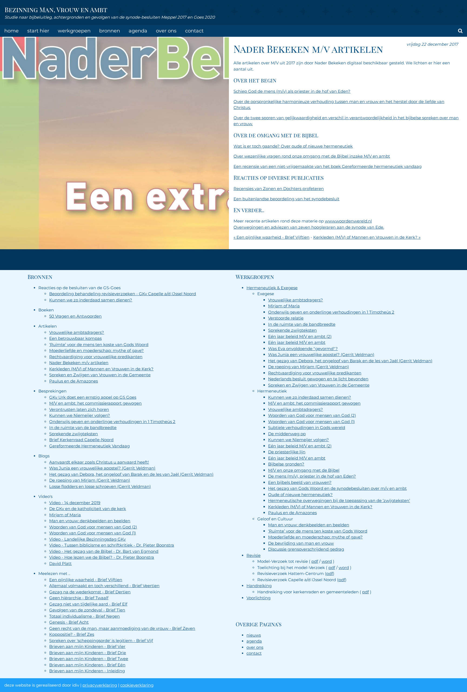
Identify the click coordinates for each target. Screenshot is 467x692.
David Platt (60, 563)
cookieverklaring (137, 685)
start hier (38, 31)
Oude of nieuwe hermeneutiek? (300, 494)
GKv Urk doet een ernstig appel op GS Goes (92, 397)
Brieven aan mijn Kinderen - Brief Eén (87, 664)
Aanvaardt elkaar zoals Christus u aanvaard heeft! (99, 462)
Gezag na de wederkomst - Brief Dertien (90, 591)
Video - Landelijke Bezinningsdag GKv (87, 539)
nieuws (253, 635)
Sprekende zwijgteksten (73, 433)
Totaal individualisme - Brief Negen (84, 616)
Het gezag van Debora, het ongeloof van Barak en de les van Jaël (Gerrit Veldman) (131, 474)
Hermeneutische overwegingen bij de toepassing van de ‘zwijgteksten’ (339, 500)
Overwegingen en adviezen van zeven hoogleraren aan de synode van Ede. (309, 227)
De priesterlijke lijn (286, 451)
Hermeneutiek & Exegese (272, 287)
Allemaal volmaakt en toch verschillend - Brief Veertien (104, 585)
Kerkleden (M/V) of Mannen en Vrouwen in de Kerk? (101, 368)
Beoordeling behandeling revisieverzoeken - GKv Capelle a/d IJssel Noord (122, 293)
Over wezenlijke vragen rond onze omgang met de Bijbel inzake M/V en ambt (312, 156)
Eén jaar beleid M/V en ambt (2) (300, 336)
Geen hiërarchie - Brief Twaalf (78, 597)
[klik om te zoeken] (460, 31)
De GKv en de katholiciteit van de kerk (87, 508)
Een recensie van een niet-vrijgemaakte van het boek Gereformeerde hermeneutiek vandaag (328, 166)
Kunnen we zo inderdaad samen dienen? (90, 299)
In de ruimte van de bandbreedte (82, 427)
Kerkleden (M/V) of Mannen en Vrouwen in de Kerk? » (367, 237)
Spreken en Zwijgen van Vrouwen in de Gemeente (100, 374)
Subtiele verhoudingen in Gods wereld (306, 427)
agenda (138, 31)
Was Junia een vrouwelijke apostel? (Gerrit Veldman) (102, 468)
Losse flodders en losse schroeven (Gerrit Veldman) (100, 486)
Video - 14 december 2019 (74, 502)
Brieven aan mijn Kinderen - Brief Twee (88, 658)
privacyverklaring (99, 685)
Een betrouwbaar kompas (75, 338)
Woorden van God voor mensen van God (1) (92, 532)
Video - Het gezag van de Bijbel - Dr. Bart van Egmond (103, 551)
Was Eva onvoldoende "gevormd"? (303, 348)
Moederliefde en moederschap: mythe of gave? (96, 350)
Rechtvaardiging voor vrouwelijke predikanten (95, 356)
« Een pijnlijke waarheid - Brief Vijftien (271, 237)
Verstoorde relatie (285, 318)
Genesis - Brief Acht (69, 622)
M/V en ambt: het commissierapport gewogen (95, 403)
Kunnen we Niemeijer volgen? (79, 415)
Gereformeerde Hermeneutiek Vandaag (89, 445)
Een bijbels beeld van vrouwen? (300, 482)
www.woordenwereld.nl (348, 221)
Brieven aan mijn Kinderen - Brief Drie (87, 652)
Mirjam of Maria (65, 514)
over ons (166, 31)
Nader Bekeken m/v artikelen (78, 362)
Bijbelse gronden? (286, 464)
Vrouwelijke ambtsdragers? (76, 332)
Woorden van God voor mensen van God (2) (93, 527)
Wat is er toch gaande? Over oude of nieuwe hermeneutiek (293, 146)
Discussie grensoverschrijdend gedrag (306, 549)
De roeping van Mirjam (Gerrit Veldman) (89, 480)
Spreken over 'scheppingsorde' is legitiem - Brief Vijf (101, 640)
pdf (314, 561)
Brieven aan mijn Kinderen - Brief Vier (87, 646)
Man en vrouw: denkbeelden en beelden (89, 520)
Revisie (253, 555)
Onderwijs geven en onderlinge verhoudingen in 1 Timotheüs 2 (112, 421)
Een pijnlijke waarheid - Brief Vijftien (85, 579)
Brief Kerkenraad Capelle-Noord (81, 439)
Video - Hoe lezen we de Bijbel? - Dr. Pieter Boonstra (101, 557)
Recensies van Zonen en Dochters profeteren (279, 188)
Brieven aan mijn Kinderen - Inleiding (87, 670)
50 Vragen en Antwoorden (75, 316)
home (11, 31)
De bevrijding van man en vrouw (301, 543)
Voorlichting (258, 597)
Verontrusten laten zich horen (79, 409)
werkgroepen (74, 31)
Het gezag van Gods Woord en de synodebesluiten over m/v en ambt (337, 488)
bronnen (109, 31)
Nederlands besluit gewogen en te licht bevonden (318, 378)
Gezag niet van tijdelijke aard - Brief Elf (88, 604)
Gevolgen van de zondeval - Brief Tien (87, 610)
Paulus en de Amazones (73, 381)
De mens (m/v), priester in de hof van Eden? (312, 476)
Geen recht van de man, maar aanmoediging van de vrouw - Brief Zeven (122, 628)
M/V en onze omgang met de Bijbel (303, 470)
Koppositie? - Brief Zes (71, 634)
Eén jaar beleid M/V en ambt (296, 342)
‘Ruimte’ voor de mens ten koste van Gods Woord (98, 344)
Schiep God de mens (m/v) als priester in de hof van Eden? (292, 91)
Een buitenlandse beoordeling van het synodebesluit (286, 198)
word (327, 561)
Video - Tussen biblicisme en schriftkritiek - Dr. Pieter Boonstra (111, 545)
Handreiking (259, 585)
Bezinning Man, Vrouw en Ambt (56, 9)
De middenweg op (287, 433)
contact (194, 31)
